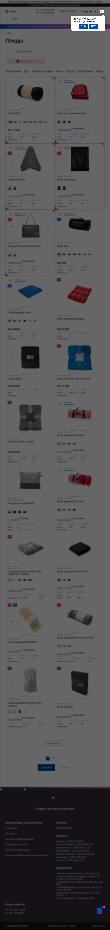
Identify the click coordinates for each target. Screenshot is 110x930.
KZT (93, 26)
